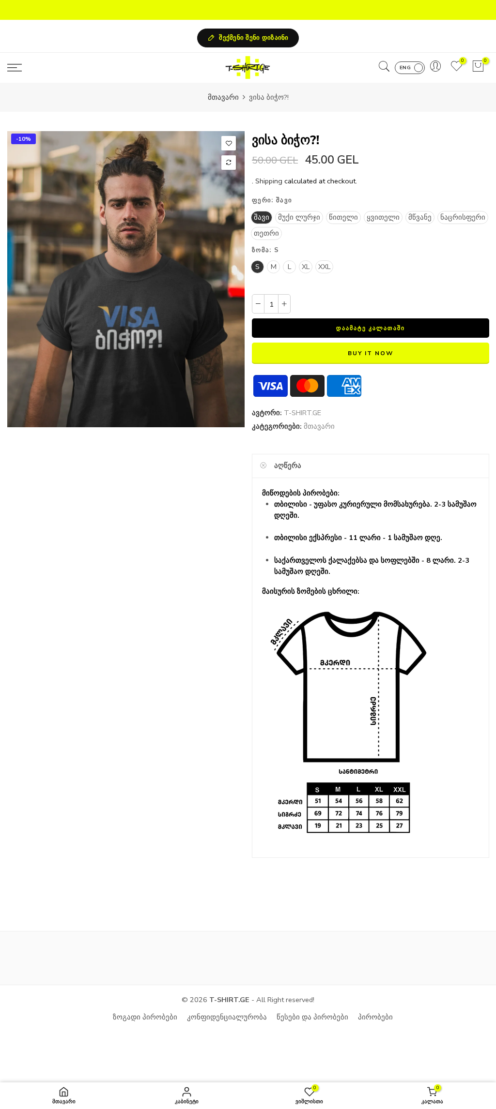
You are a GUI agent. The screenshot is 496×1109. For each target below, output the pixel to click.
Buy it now (370, 353)
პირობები (375, 1017)
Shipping (268, 181)
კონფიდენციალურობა (227, 1017)
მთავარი (223, 97)
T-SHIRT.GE (302, 413)
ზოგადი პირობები (145, 1017)
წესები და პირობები (312, 1017)
